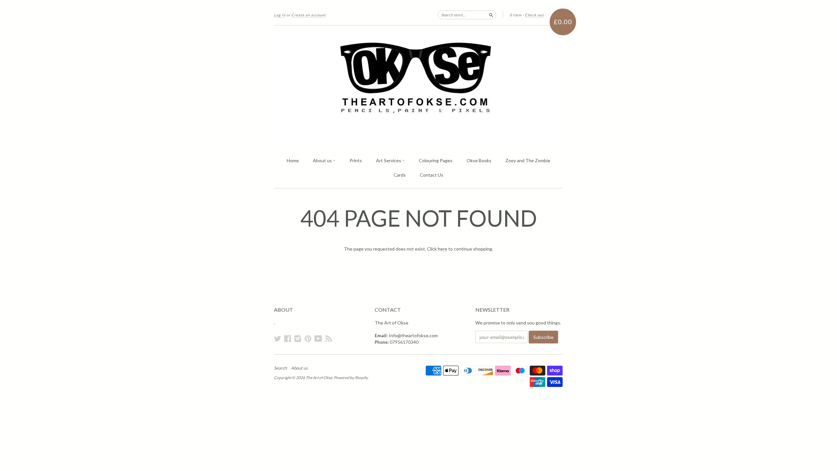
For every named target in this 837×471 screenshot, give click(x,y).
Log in (279, 15)
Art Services (389, 160)
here (442, 249)
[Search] (491, 15)
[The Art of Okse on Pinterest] (308, 338)
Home (293, 160)
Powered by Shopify (350, 377)
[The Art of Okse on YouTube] (318, 338)
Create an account (308, 15)
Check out (534, 15)
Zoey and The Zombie (527, 160)
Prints (356, 160)
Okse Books (479, 160)
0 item (515, 15)
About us (323, 160)
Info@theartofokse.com (413, 335)
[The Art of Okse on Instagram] (297, 338)
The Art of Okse (319, 377)
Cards (400, 175)
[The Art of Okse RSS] (328, 338)
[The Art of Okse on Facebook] (287, 338)
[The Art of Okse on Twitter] (277, 338)
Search (280, 368)
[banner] (418, 86)
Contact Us (431, 175)
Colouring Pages (436, 160)
